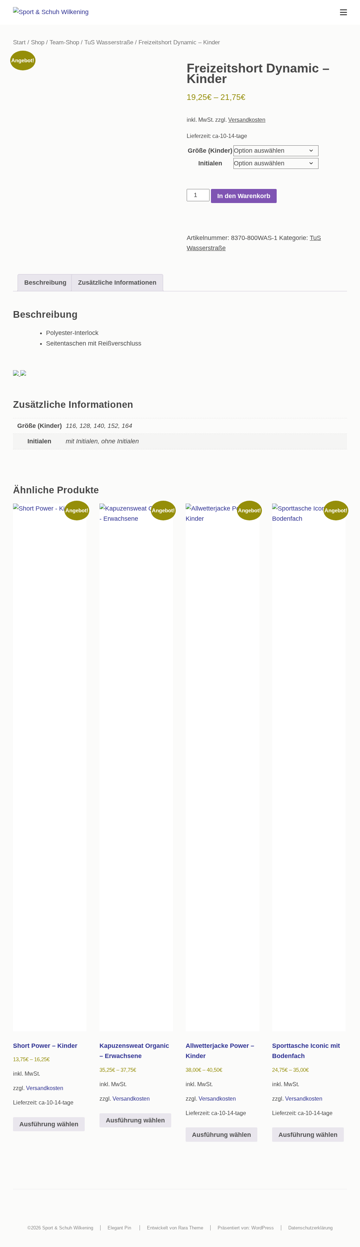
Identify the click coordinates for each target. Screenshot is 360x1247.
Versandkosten (246, 119)
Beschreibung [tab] (45, 282)
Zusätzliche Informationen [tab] (117, 282)
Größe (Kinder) (210, 150)
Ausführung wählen (48, 1124)
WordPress (262, 1227)
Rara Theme (190, 1227)
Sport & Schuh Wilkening (67, 1227)
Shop (37, 42)
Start (19, 42)
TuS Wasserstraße (108, 42)
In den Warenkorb (243, 196)
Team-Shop (64, 42)
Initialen (210, 163)
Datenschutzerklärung (310, 1227)
